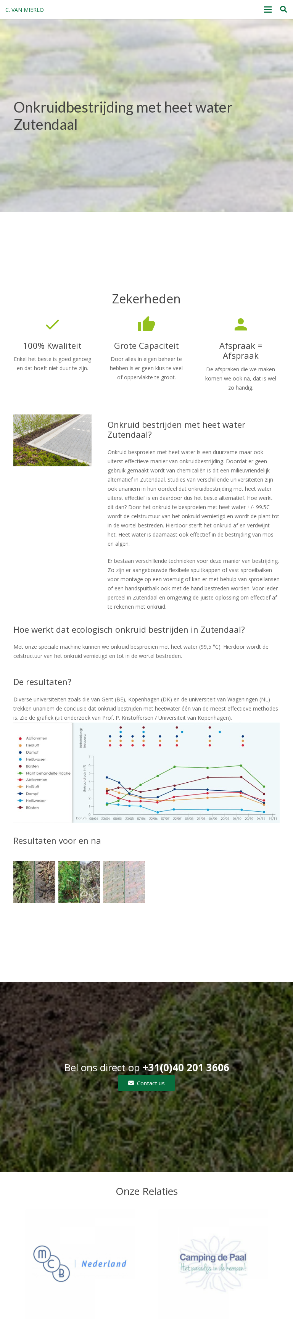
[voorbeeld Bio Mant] (124, 882)
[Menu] (268, 9)
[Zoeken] (283, 9)
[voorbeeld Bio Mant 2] (34, 882)
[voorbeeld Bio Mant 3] (79, 882)
